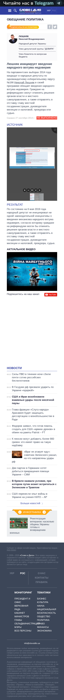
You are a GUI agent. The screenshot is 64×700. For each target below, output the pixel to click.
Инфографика (32, 512)
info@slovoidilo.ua (32, 643)
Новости (14, 368)
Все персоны (22, 630)
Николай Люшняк (24, 82)
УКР (49, 11)
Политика (43, 620)
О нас (42, 573)
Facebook (49, 27)
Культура (42, 602)
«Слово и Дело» (27, 555)
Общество (43, 616)
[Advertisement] (32, 332)
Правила (42, 582)
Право (41, 623)
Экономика (44, 630)
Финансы (43, 627)
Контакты (41, 577)
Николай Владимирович (32, 37)
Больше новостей (30, 503)
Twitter (55, 27)
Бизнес (41, 598)
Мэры (17, 627)
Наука (40, 606)
